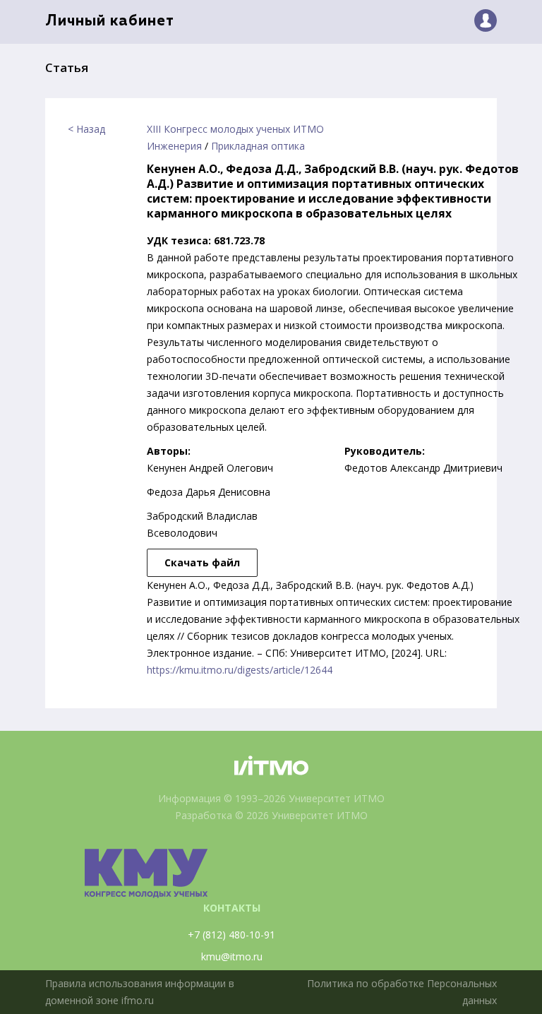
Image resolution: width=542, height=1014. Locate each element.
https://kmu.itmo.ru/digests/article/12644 (239, 669)
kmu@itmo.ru (232, 956)
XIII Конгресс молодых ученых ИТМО (235, 129)
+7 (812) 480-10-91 (231, 934)
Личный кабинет (109, 21)
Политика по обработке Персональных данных (402, 992)
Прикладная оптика (258, 146)
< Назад (86, 129)
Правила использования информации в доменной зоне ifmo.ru (139, 992)
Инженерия (174, 146)
